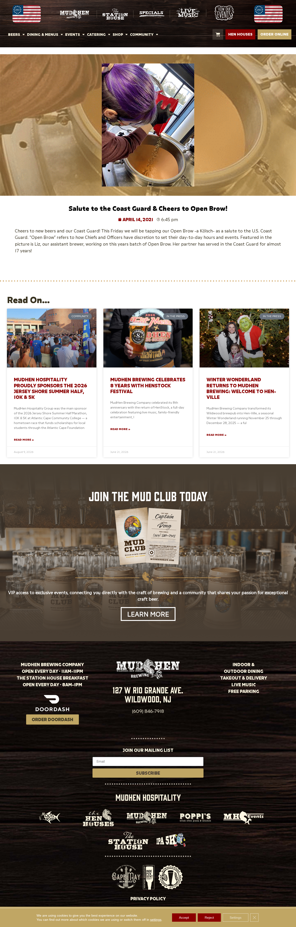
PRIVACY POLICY (148, 898)
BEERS (14, 34)
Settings (235, 917)
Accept (184, 917)
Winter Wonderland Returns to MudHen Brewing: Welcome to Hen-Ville (241, 388)
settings (155, 919)
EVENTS (72, 34)
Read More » (24, 440)
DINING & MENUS (42, 34)
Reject (209, 917)
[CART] (218, 34)
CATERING (96, 34)
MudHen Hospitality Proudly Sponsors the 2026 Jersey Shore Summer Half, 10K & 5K (50, 388)
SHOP (118, 34)
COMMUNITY (142, 34)
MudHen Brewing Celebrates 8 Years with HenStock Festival (147, 385)
